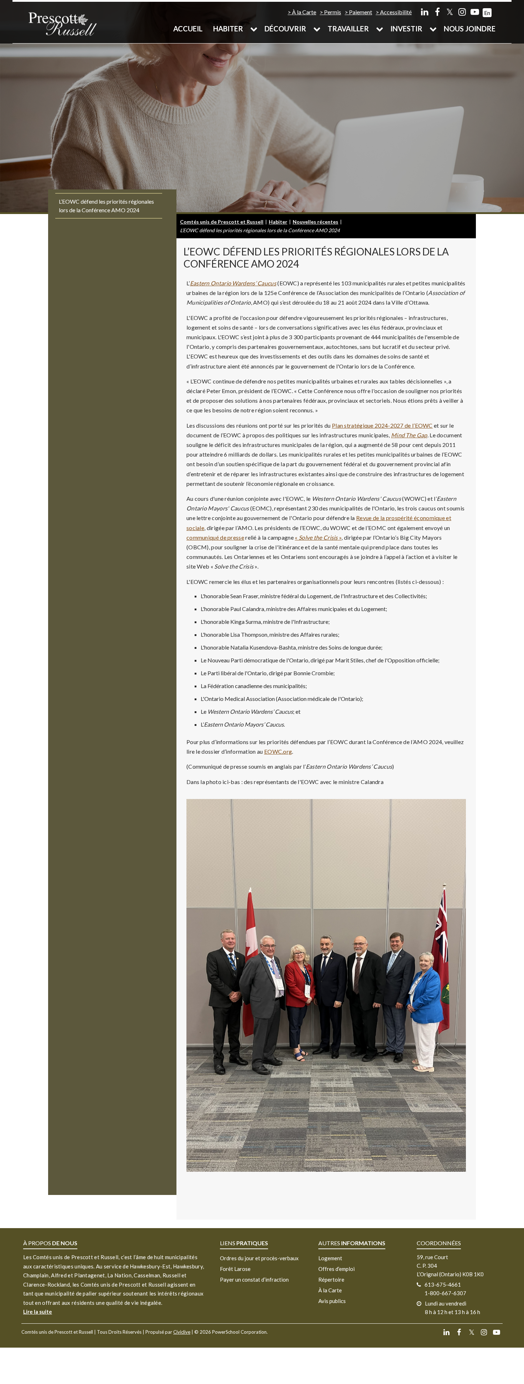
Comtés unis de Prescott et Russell (221, 222)
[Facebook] (437, 11)
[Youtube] (474, 11)
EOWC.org (278, 751)
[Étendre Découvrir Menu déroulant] (317, 28)
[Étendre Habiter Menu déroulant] (253, 28)
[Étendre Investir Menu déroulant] (433, 28)
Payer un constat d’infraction (254, 1279)
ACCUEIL (187, 28)
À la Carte (304, 12)
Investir (406, 28)
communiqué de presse (215, 537)
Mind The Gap (409, 435)
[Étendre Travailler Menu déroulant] (379, 28)
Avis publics (332, 1301)
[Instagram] (462, 11)
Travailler (348, 28)
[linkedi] (424, 11)
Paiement (360, 12)
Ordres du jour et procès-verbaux (259, 1258)
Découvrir (285, 28)
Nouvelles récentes (315, 222)
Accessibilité (396, 12)
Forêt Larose (235, 1269)
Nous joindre (469, 28)
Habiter (228, 28)
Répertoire (331, 1279)
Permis (332, 12)
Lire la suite (37, 1311)
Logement (330, 1258)
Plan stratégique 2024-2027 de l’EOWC (382, 425)
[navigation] (62, 23)
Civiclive (181, 1332)
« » (318, 537)
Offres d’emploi (336, 1269)
